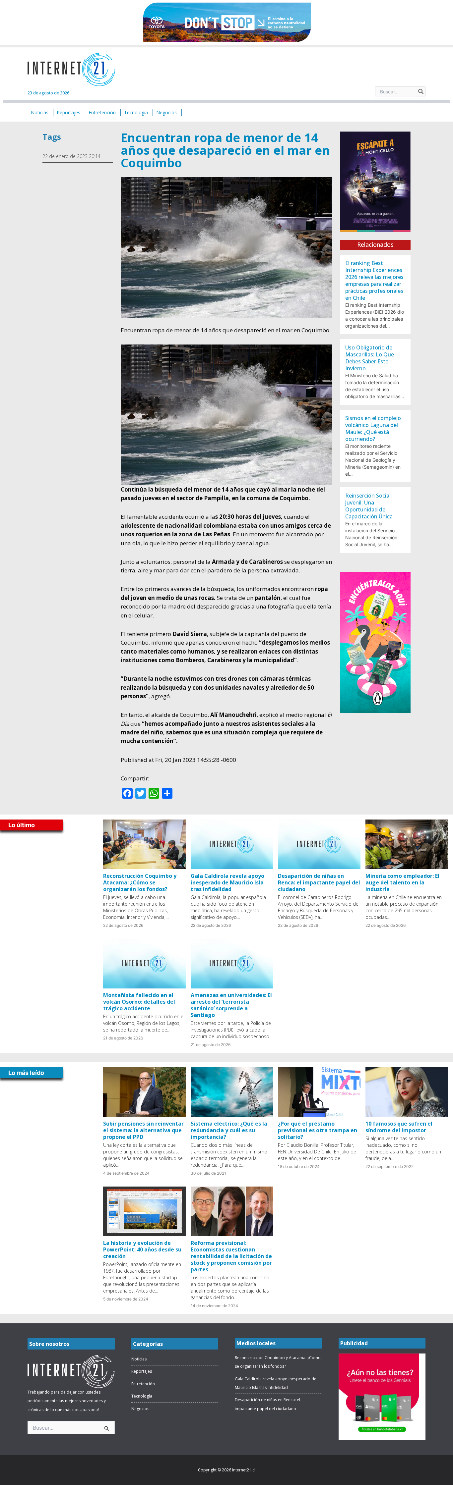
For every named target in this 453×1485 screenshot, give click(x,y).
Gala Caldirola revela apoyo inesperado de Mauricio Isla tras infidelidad (227, 882)
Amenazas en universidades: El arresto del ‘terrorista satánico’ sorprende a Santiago (231, 1005)
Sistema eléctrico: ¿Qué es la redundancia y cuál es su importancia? (229, 1130)
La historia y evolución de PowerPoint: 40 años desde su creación (142, 1249)
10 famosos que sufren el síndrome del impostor (398, 1127)
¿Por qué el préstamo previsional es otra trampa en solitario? (317, 1130)
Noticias (139, 1359)
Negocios (140, 1408)
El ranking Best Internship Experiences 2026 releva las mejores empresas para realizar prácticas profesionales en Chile (374, 280)
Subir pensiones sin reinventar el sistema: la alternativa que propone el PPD (143, 1130)
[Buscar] (421, 91)
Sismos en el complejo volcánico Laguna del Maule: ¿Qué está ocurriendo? (373, 428)
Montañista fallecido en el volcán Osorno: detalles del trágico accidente (139, 1001)
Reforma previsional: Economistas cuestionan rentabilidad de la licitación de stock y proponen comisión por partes (231, 1256)
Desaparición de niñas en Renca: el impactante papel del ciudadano (319, 882)
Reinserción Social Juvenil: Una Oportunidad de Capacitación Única (369, 506)
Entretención (143, 1384)
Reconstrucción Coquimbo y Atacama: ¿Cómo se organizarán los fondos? (139, 882)
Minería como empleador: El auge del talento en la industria (402, 882)
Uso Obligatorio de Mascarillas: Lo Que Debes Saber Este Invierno (369, 358)
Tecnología (141, 1396)
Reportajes (141, 1371)
